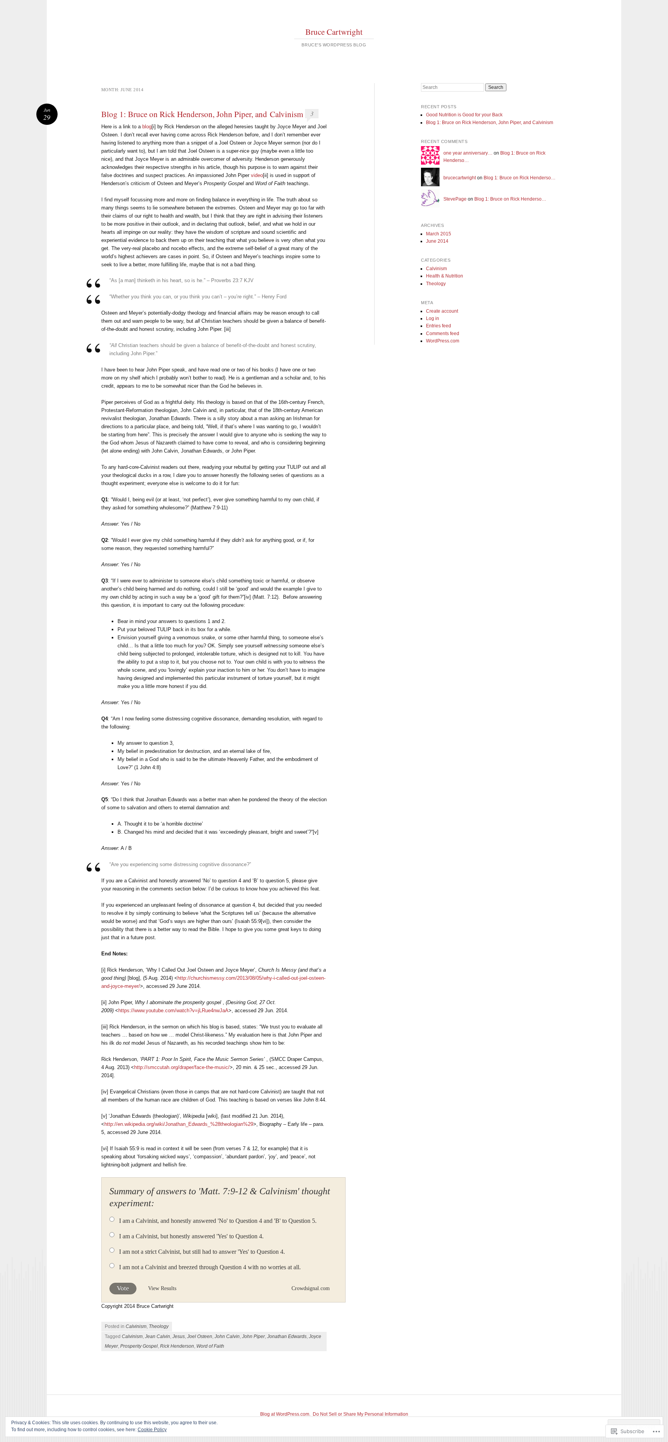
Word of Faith (210, 1346)
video (257, 175)
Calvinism (136, 1326)
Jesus (178, 1336)
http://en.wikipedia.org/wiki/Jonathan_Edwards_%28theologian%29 (178, 1124)
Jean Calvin (157, 1336)
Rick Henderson (177, 1346)
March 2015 (438, 234)
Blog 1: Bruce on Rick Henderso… (520, 177)
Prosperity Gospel (139, 1346)
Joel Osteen (199, 1336)
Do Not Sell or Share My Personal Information (360, 1414)
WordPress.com (442, 341)
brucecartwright (459, 177)
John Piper (253, 1336)
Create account (442, 311)
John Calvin (227, 1336)
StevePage (455, 199)
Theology (159, 1326)
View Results (162, 1288)
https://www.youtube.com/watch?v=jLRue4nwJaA (173, 1010)
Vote (123, 1288)
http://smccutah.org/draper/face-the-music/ (182, 1067)
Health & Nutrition (444, 276)
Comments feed (442, 333)
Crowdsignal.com (310, 1288)
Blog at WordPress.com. (285, 1414)
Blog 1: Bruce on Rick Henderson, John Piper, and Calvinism (202, 114)
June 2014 (437, 241)
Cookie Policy (152, 1429)
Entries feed (438, 326)
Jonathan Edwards (287, 1336)
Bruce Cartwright (334, 31)
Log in (432, 318)
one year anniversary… (467, 153)
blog (147, 126)
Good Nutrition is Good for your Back (464, 114)
